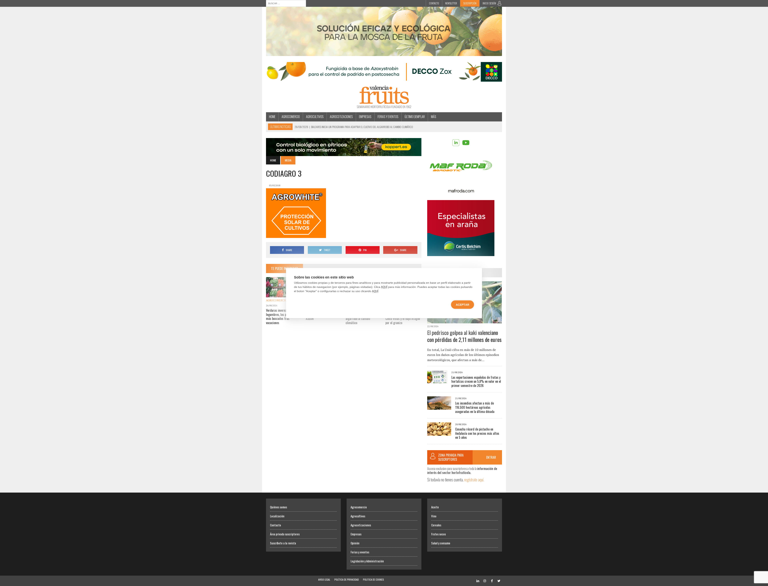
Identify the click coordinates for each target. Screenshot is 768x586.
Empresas (365, 116)
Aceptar (462, 304)
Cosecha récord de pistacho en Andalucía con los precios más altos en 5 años (477, 433)
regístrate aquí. (474, 479)
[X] (499, 580)
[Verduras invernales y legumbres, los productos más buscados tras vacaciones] (284, 294)
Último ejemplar (415, 116)
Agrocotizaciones (341, 116)
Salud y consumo (440, 543)
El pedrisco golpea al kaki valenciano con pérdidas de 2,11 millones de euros (464, 336)
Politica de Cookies (373, 579)
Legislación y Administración (367, 561)
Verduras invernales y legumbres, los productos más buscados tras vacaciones (281, 316)
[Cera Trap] (384, 53)
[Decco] (384, 79)
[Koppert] (343, 153)
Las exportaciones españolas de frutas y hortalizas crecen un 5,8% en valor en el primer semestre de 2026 (476, 381)
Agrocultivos (315, 116)
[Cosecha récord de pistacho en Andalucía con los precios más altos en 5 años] (439, 433)
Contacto (434, 3)
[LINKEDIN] (478, 580)
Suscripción (469, 3)
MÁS (433, 116)
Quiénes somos (278, 507)
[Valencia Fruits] (384, 97)
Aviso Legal (324, 579)
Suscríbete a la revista (283, 543)
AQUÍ (384, 286)
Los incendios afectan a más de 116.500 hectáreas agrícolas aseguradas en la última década (474, 407)
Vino (433, 516)
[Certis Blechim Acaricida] (460, 253)
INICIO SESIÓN (489, 3)
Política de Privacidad (346, 579)
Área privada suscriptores (285, 534)
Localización (277, 516)
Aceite (435, 507)
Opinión (355, 543)
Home (272, 116)
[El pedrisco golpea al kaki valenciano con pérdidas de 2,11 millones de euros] (464, 320)
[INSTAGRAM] (485, 580)
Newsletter (451, 3)
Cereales (436, 525)
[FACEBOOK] (492, 580)
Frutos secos (438, 534)
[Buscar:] (286, 3)
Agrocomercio (291, 116)
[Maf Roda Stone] (460, 191)
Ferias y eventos (388, 116)
